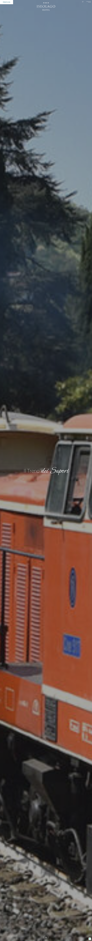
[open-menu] (88, 2)
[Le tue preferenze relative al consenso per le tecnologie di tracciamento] (90, 939)
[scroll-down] (46, 937)
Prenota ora (6, 2)
